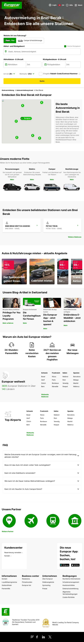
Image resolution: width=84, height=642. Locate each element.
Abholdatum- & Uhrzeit (13, 59)
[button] (16, 121)
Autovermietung (8, 90)
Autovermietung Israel (24, 90)
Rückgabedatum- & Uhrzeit (54, 59)
